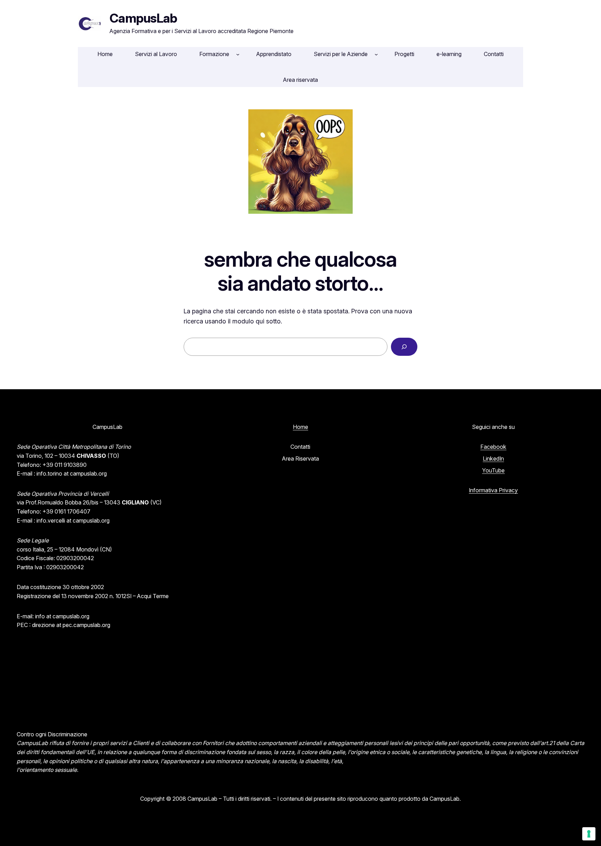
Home (300, 426)
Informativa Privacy (493, 490)
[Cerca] (404, 347)
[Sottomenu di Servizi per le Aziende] (376, 54)
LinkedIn (493, 458)
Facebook (493, 446)
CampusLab (143, 18)
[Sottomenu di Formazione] (238, 54)
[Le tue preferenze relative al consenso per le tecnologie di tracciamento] (588, 833)
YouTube (493, 470)
